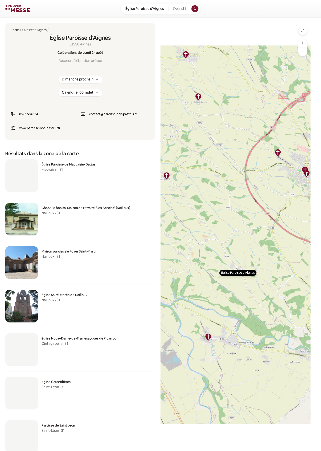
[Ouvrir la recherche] (195, 8)
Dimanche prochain (77, 79)
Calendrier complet (77, 92)
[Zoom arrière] (302, 51)
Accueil (15, 30)
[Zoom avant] (302, 42)
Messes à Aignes (35, 30)
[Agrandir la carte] (302, 30)
